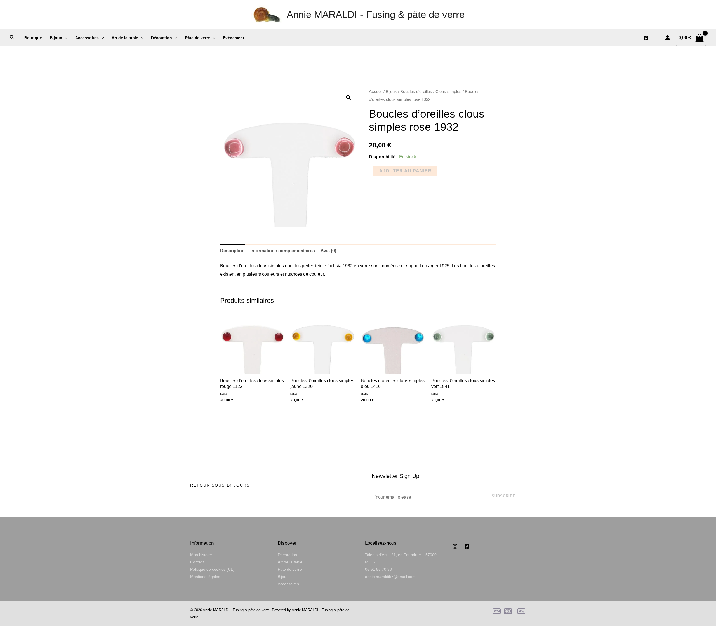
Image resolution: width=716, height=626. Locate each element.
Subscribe (503, 496)
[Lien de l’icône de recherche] (12, 37)
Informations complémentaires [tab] (282, 250)
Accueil (375, 91)
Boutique (33, 37)
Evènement (233, 37)
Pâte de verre (197, 37)
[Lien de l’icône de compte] (667, 37)
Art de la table (125, 37)
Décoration (161, 37)
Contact (197, 562)
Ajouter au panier (405, 170)
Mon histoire (201, 555)
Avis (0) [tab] (328, 250)
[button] (348, 97)
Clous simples (448, 91)
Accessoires (87, 37)
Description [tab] (232, 250)
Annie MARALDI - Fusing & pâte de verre (376, 14)
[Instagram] (455, 546)
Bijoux (56, 37)
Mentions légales (205, 576)
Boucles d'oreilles (416, 91)
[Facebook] (645, 38)
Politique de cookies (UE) (212, 569)
